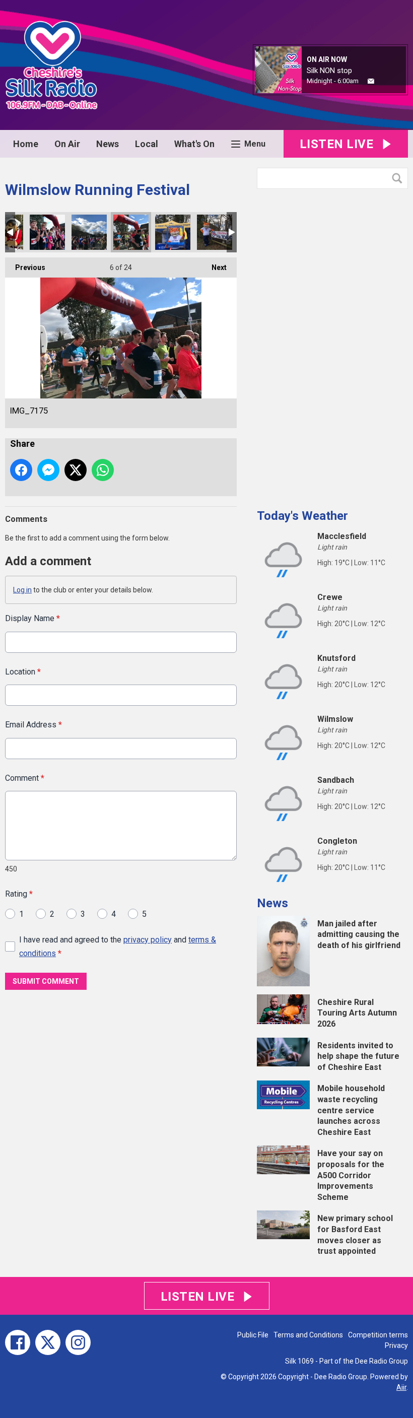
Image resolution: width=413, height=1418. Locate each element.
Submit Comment (46, 981)
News (107, 144)
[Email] (371, 81)
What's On (194, 144)
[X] (47, 1342)
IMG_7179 (89, 232)
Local (146, 144)
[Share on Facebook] (21, 470)
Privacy (396, 1345)
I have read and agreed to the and (117, 946)
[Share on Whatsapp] (103, 470)
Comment (24, 778)
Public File (252, 1335)
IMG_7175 (131, 232)
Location (23, 672)
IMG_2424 (172, 232)
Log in (22, 590)
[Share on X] (75, 470)
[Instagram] (78, 1342)
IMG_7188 (47, 232)
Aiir (401, 1387)
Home (25, 144)
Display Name (32, 618)
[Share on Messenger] (48, 470)
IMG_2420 (214, 232)
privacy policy (147, 939)
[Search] (399, 178)
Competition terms (378, 1335)
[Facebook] (17, 1342)
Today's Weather (302, 516)
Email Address (33, 724)
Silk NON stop (329, 70)
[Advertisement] (332, 345)
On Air (67, 144)
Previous (25, 267)
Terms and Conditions (308, 1335)
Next (214, 267)
